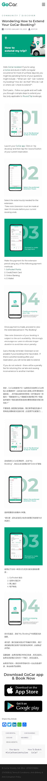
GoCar (7, 70)
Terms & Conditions (20, 772)
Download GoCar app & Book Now (23, 676)
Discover (29, 15)
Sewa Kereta (11, 742)
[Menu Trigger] (43, 4)
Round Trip (27, 96)
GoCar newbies (14, 67)
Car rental (11, 733)
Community (10, 15)
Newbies (24, 737)
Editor (34, 29)
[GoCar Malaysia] (9, 4)
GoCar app (20, 146)
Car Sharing (29, 733)
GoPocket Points (13, 269)
